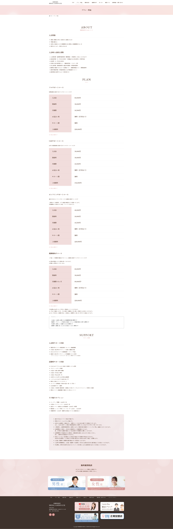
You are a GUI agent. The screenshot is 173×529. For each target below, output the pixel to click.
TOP (51, 497)
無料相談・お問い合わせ (101, 497)
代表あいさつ (78, 497)
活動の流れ (64, 497)
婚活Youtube (91, 497)
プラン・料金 (57, 497)
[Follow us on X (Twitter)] (50, 514)
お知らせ (85, 497)
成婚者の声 (71, 497)
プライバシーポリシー (112, 497)
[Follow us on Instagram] (53, 514)
